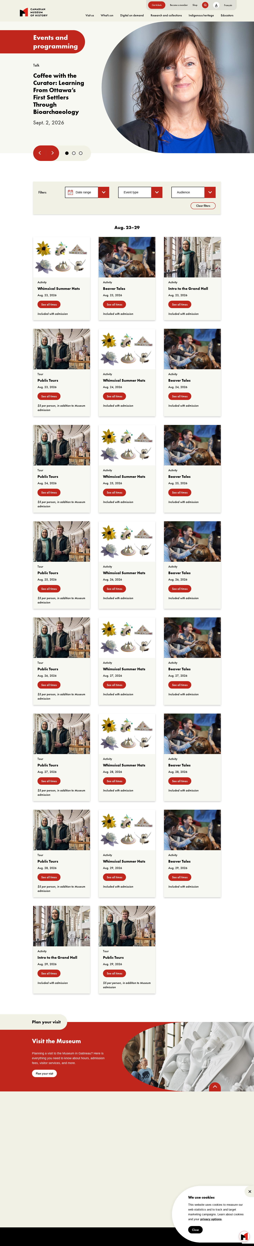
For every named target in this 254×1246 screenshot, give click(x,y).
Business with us (170, 1180)
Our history (26, 1175)
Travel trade (167, 1175)
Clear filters (203, 206)
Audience (183, 192)
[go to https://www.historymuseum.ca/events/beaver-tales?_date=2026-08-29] (192, 830)
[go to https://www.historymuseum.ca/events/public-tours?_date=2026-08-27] (61, 734)
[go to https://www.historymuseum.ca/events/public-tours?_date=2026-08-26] (61, 637)
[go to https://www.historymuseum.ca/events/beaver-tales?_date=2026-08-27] (192, 637)
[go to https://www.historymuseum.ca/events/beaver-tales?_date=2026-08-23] (127, 257)
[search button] (205, 5)
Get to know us (28, 1164)
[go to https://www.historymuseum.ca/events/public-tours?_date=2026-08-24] (61, 445)
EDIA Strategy (27, 1185)
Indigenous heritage (201, 15)
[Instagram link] (36, 1116)
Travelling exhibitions (173, 1169)
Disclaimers (103, 1236)
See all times (49, 304)
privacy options (211, 1219)
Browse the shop (225, 1159)
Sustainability (27, 1190)
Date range (83, 192)
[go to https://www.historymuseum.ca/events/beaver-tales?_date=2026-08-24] (192, 349)
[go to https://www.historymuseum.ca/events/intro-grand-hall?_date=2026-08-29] (61, 926)
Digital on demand (132, 15)
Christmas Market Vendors (175, 1185)
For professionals (176, 1150)
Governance (27, 1169)
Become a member (179, 5)
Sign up (138, 1123)
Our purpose (27, 1159)
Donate (68, 1169)
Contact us (25, 1195)
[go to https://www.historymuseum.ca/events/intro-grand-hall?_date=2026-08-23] (192, 257)
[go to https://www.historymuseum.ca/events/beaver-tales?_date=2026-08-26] (192, 541)
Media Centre (169, 1159)
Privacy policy (119, 1236)
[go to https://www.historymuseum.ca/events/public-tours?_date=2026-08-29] (127, 926)
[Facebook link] (24, 1116)
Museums (166, 1164)
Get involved (75, 1150)
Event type (131, 192)
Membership (71, 1159)
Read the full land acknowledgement (140, 1221)
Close (195, 1230)
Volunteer (69, 1175)
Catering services (120, 1164)
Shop (194, 5)
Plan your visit (44, 1073)
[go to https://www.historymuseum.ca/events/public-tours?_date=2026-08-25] (61, 541)
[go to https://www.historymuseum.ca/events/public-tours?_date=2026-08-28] (61, 830)
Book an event (124, 1150)
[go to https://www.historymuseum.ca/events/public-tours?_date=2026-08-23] (61, 349)
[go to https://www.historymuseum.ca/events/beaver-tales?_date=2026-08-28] (192, 734)
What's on (107, 15)
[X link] (48, 1116)
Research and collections (166, 15)
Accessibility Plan (29, 1180)
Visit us (90, 15)
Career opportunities (75, 1180)
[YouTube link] (59, 1116)
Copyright (89, 1236)
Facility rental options (123, 1159)
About (25, 1150)
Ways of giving (72, 1164)
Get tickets (157, 5)
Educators (227, 15)
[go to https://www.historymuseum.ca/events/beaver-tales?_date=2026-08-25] (192, 445)
